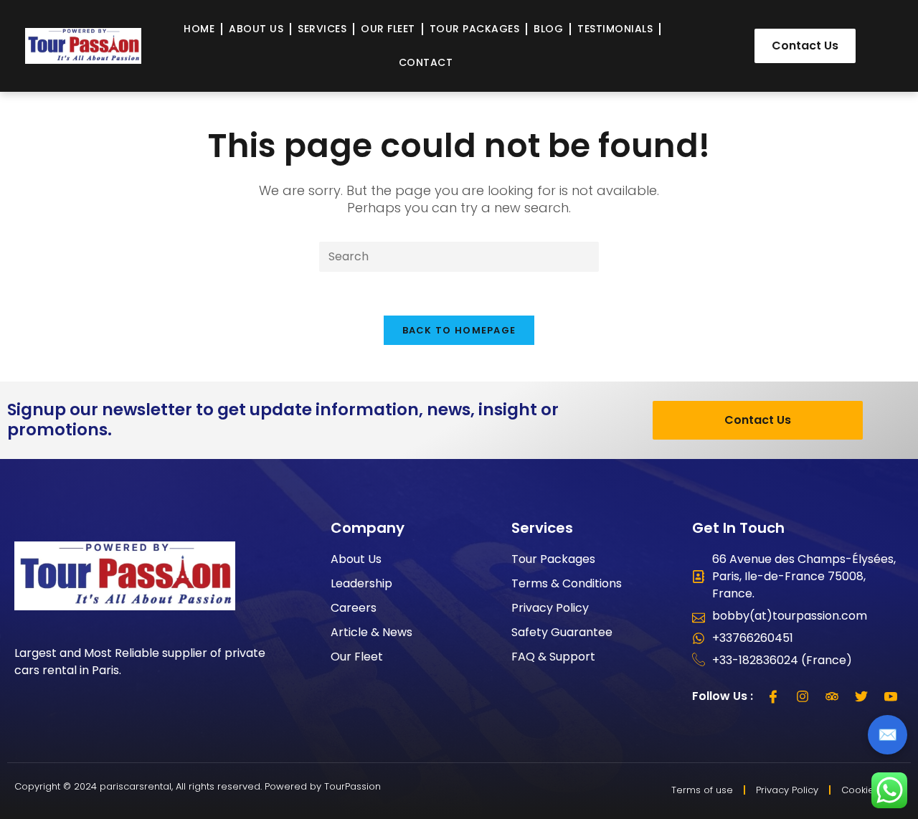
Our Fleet (388, 29)
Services (322, 29)
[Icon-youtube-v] (891, 696)
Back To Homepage (459, 330)
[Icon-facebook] (773, 696)
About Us (256, 29)
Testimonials (615, 29)
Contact (426, 62)
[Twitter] (861, 696)
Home (199, 29)
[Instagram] (802, 696)
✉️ (887, 735)
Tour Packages (475, 29)
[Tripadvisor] (832, 696)
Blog (548, 29)
